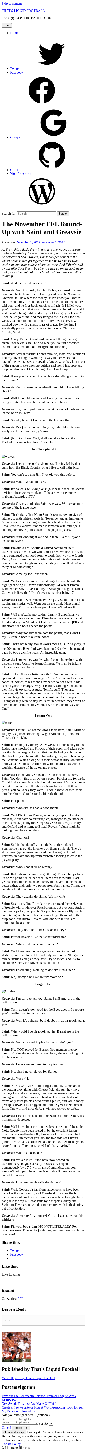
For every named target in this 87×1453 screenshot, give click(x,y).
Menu (6, 25)
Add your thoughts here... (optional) (26, 1415)
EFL (21, 1298)
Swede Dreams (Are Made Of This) (29, 1403)
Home (14, 33)
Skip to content (12, 3)
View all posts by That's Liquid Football (28, 1378)
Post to (43, 1423)
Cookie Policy (11, 1444)
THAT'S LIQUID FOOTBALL (23, 10)
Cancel (6, 1427)
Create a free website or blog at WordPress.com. (34, 1407)
